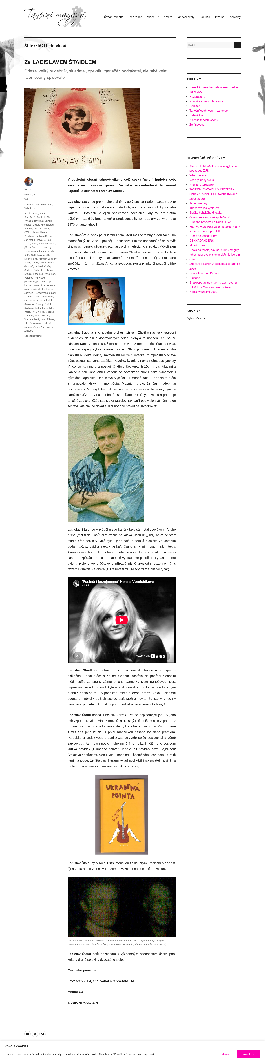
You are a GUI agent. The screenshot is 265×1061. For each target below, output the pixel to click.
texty (44, 308)
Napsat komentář (33, 335)
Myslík (43, 262)
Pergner (28, 277)
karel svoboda (46, 251)
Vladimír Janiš (31, 319)
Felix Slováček (41, 228)
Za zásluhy (35, 323)
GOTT (27, 232)
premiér (28, 289)
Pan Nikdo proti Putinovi (204, 273)
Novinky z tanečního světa (38, 204)
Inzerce (219, 17)
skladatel (42, 300)
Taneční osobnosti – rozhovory (208, 110)
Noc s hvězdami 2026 (203, 292)
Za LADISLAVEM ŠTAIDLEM (60, 62)
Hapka (35, 232)
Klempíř (43, 258)
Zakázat (225, 1054)
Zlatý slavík (47, 326)
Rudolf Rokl (47, 296)
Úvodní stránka (113, 17)
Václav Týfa (30, 311)
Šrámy (193, 259)
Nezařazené (197, 96)
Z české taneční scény (203, 120)
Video (27, 199)
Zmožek (28, 330)
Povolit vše (248, 1054)
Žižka (36, 326)
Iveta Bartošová (47, 236)
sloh (50, 300)
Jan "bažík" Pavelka (35, 239)
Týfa (51, 308)
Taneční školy (185, 17)
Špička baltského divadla (205, 212)
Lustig (35, 262)
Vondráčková (47, 319)
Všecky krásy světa (201, 180)
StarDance (135, 17)
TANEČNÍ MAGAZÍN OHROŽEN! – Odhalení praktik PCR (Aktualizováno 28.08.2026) (213, 194)
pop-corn (40, 281)
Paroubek (38, 273)
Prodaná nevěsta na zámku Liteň (210, 222)
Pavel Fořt (49, 273)
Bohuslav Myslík (43, 220)
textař (38, 308)
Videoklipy (29, 208)
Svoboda (29, 308)
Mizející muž (197, 245)
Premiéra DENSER (201, 184)
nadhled (39, 266)
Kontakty (235, 17)
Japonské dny (198, 203)
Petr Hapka (39, 277)
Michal (27, 189)
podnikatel (29, 281)
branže (27, 224)
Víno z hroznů (41, 315)
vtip (26, 323)
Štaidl (48, 304)
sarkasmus (30, 300)
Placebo (194, 278)
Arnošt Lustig (31, 213)
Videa (151, 17)
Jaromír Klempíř (47, 243)
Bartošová (29, 217)
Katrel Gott (30, 255)
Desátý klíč (39, 224)
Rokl (37, 296)
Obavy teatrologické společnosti (209, 217)
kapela (34, 251)
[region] (132, 1051)
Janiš (34, 243)
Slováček (29, 304)
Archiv (168, 17)
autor (42, 213)
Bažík (39, 217)
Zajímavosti (196, 124)
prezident (38, 289)
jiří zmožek (30, 247)
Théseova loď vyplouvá (204, 208)
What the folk (197, 175)
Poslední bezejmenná (44, 285)
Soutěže (204, 17)
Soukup (39, 304)
